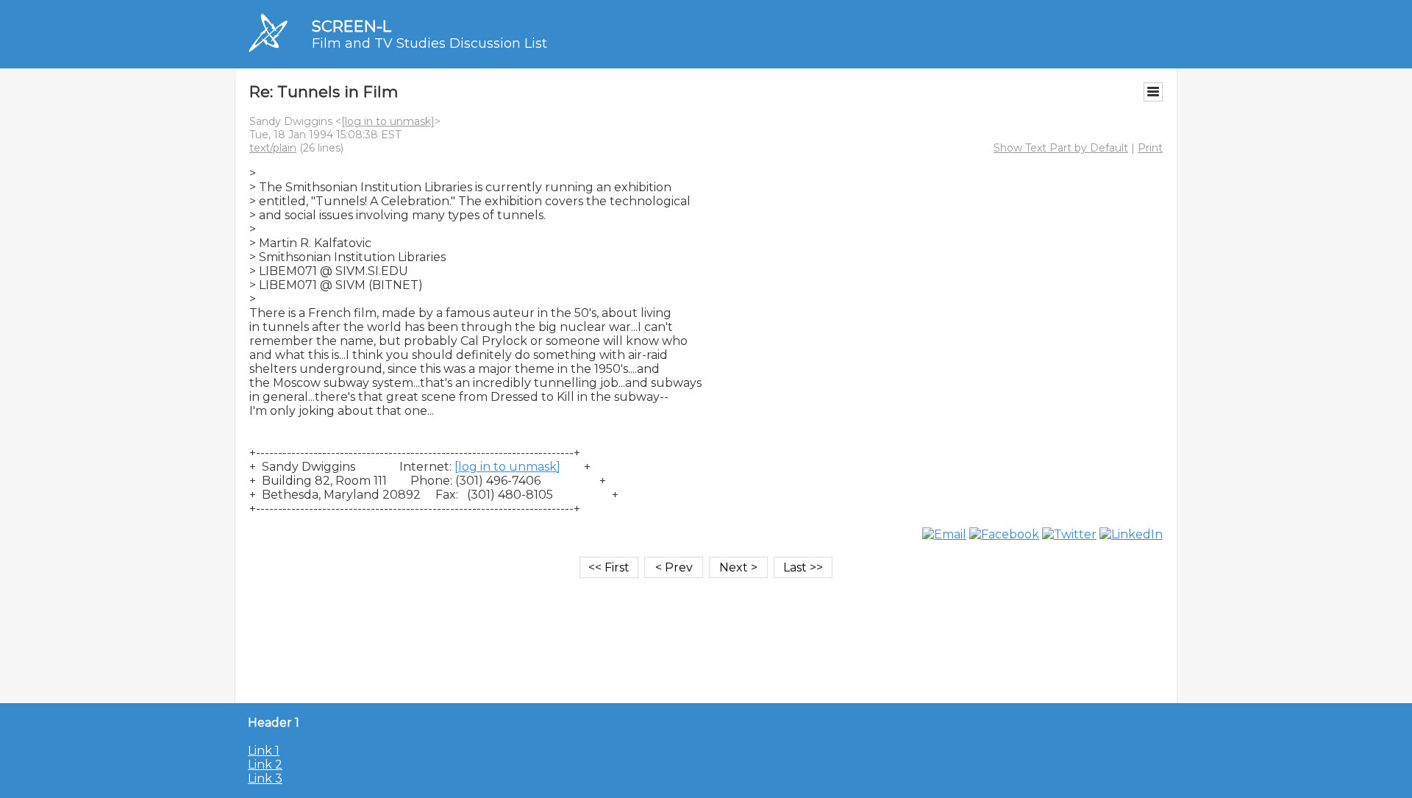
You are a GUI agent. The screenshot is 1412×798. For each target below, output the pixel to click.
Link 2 (265, 765)
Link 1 (263, 751)
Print (1150, 147)
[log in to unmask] (388, 121)
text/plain (272, 147)
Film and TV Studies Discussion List (429, 43)
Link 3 (265, 778)
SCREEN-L (351, 26)
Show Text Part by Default (1061, 147)
